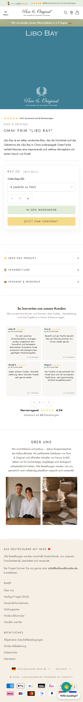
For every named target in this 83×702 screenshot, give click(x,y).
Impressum (10, 659)
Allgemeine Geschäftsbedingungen (23, 640)
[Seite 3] (43, 402)
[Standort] (72, 12)
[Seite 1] (39, 402)
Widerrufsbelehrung (15, 646)
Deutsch (61, 668)
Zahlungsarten (11, 609)
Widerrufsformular (14, 616)
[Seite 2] (41, 402)
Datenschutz (10, 652)
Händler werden (13, 622)
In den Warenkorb (41, 210)
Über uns (9, 590)
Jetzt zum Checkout (41, 221)
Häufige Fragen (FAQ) (16, 597)
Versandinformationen (16, 603)
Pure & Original (16, 124)
